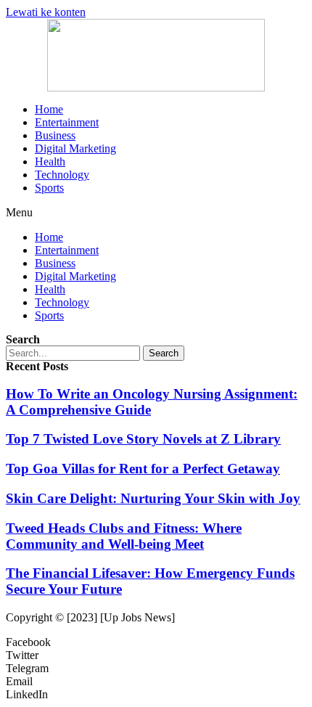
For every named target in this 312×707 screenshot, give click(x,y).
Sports (49, 187)
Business (55, 135)
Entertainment (67, 122)
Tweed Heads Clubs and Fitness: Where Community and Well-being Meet (124, 536)
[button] (156, 212)
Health (50, 161)
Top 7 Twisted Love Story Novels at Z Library (143, 438)
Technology (62, 174)
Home (49, 109)
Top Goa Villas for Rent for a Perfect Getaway (143, 468)
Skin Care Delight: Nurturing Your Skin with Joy (153, 498)
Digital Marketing (75, 148)
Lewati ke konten (46, 12)
